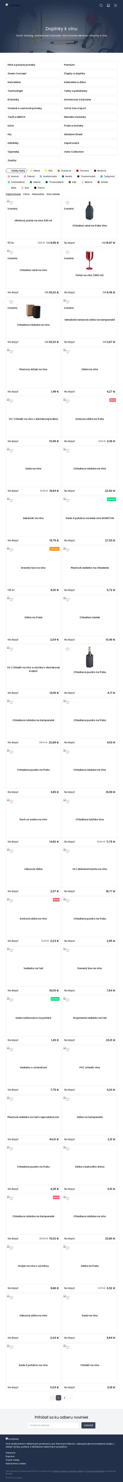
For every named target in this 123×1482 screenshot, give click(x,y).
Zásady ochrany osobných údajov (68, 1471)
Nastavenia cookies (16, 1463)
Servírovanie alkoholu (75, 35)
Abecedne (38, 194)
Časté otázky (13, 1459)
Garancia (10, 1452)
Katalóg (28, 35)
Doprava (10, 1456)
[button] (101, 5)
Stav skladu (53, 194)
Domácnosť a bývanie (48, 35)
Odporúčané (13, 194)
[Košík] (108, 5)
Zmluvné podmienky (95, 1471)
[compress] (13, 5)
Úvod (19, 35)
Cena (26, 194)
